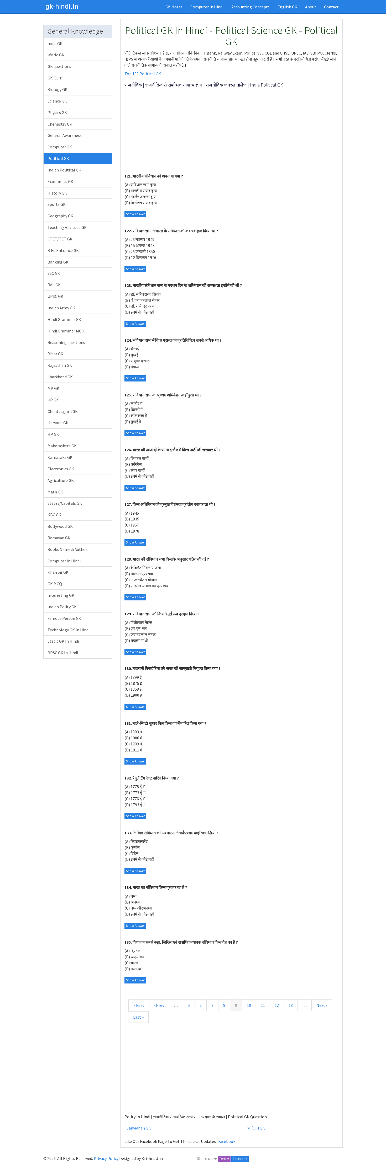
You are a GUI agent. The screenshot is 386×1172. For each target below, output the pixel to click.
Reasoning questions (66, 342)
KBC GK (54, 514)
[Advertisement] (232, 131)
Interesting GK (61, 595)
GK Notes (173, 6)
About (310, 6)
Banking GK (58, 262)
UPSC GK (55, 296)
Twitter (224, 1159)
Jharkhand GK (60, 376)
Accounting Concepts (250, 6)
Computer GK (60, 146)
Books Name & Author (67, 549)
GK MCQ (55, 583)
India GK (55, 43)
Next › (321, 1005)
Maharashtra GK (62, 445)
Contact (331, 6)
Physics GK (57, 112)
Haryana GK (58, 422)
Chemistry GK (60, 124)
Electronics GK (61, 468)
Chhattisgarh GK (63, 411)
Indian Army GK (61, 307)
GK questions (59, 66)
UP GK (53, 399)
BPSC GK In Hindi (63, 652)
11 (263, 1005)
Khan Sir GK (58, 572)
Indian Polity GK (62, 606)
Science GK (57, 101)
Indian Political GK (64, 170)
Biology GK (57, 89)
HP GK (53, 434)
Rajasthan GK (60, 365)
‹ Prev (159, 1005)
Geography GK (60, 215)
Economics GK (60, 181)
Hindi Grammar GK (64, 319)
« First (138, 1005)
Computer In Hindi (206, 6)
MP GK (53, 388)
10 (249, 1005)
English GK (287, 6)
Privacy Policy (106, 1158)
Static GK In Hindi (63, 641)
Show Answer (135, 214)
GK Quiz (55, 77)
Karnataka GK (60, 457)
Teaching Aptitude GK (67, 227)
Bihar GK (55, 353)
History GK (57, 193)
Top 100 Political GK (142, 73)
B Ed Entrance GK (63, 250)
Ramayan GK (59, 537)
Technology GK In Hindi (69, 629)
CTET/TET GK (60, 238)
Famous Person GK (64, 618)
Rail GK (54, 284)
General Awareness (65, 135)
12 (277, 1005)
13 (291, 1005)
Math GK (55, 491)
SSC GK (54, 273)
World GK (56, 54)
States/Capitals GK (65, 503)
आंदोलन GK (256, 1128)
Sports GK (57, 204)
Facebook (226, 1141)
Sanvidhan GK (139, 1128)
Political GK (58, 158)
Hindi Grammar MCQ (66, 331)
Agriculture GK (61, 480)
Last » (138, 1017)
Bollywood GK (60, 526)
